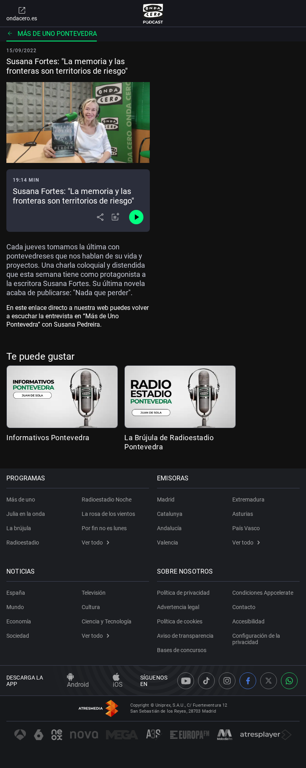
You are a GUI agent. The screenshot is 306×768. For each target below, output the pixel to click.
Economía (18, 621)
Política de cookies (179, 621)
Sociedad (17, 636)
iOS (118, 684)
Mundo (15, 607)
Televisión (94, 593)
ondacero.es (21, 18)
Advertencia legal (178, 607)
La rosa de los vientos (108, 514)
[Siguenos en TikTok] (206, 680)
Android (78, 684)
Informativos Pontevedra (48, 437)
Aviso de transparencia (185, 636)
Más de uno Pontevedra (57, 33)
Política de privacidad (183, 593)
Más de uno (20, 499)
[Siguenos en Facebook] (247, 680)
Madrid (166, 499)
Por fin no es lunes (104, 528)
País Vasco (246, 528)
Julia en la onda (25, 514)
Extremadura (248, 499)
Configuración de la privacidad (256, 639)
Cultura (91, 607)
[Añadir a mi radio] (115, 217)
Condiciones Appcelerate (262, 593)
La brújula (18, 528)
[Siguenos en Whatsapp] (289, 680)
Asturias (242, 514)
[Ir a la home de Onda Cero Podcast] (153, 13)
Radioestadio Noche (106, 499)
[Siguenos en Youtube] (185, 680)
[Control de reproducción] (136, 217)
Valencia (167, 542)
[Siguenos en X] (268, 680)
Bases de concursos (181, 650)
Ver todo (92, 542)
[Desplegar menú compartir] (100, 217)
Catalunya (169, 514)
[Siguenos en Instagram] (227, 680)
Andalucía (169, 528)
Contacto (243, 607)
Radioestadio (22, 542)
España (15, 593)
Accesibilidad (248, 621)
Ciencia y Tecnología (106, 621)
